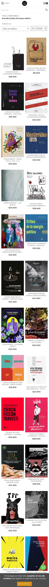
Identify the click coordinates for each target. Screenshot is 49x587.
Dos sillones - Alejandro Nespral (36, 205)
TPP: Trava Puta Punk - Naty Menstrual (12, 527)
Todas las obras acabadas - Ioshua (36, 435)
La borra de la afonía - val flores (36, 521)
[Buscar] (46, 10)
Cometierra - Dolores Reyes (12, 345)
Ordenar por (6, 24)
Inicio (4, 16)
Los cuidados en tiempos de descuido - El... (12, 251)
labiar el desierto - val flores (36, 341)
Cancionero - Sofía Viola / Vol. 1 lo (12, 160)
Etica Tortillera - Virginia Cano (12, 481)
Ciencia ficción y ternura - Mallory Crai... (12, 113)
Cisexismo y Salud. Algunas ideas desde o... (36, 116)
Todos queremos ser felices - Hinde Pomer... (12, 383)
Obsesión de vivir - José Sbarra (36, 480)
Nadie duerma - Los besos (12, 204)
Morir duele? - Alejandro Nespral (13, 73)
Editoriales (13, 16)
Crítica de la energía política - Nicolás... (36, 244)
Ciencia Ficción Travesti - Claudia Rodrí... (12, 433)
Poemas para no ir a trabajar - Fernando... (36, 69)
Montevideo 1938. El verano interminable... (36, 156)
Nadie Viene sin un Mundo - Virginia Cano (12, 298)
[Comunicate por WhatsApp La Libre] (43, 567)
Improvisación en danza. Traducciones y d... (36, 294)
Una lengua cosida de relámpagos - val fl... (36, 388)
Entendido (24, 584)
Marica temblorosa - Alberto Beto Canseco (12, 571)
